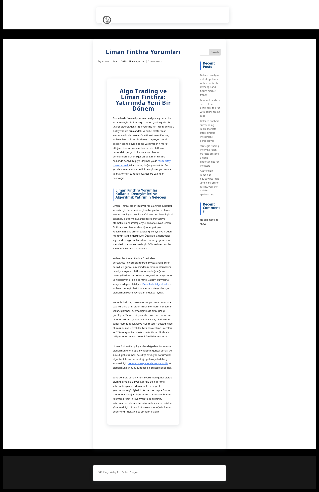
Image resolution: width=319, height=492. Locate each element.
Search (215, 52)
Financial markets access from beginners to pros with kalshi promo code (210, 107)
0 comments (155, 61)
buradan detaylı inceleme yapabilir (148, 363)
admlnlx (106, 61)
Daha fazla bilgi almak (155, 284)
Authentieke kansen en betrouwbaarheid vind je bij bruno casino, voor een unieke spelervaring (209, 182)
